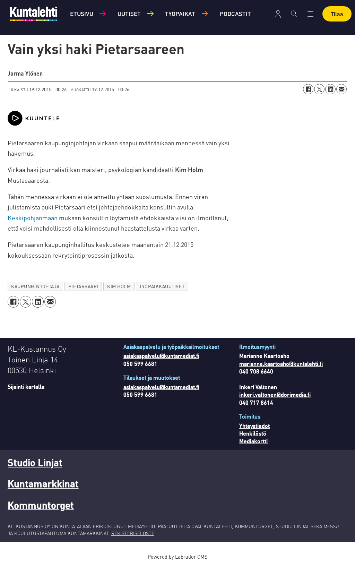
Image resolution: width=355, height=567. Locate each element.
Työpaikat (180, 13)
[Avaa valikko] (277, 14)
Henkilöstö (252, 433)
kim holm (119, 286)
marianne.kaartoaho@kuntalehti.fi (281, 363)
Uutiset (129, 13)
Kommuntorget (41, 505)
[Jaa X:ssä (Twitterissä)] (319, 89)
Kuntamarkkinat (43, 483)
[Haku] (294, 14)
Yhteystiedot (254, 425)
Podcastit (235, 13)
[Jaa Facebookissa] (308, 89)
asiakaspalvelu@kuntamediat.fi (161, 355)
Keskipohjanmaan (33, 218)
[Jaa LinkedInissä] (330, 89)
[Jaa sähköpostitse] (341, 89)
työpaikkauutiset (161, 286)
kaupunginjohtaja (35, 286)
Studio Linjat (35, 462)
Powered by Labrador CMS (177, 556)
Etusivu (81, 13)
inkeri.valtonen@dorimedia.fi (275, 394)
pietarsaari (83, 286)
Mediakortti (253, 441)
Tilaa (337, 14)
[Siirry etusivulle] (33, 13)
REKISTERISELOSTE (132, 533)
